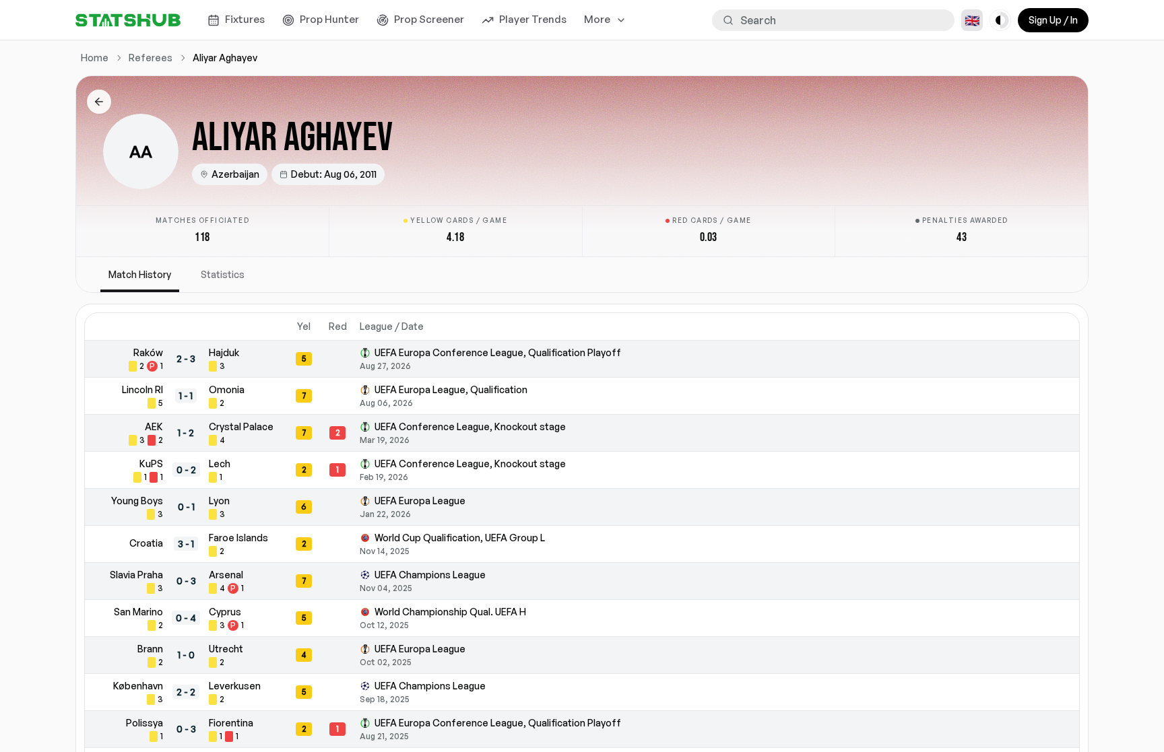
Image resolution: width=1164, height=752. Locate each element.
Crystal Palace (241, 426)
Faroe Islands (238, 537)
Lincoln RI (142, 389)
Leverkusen (235, 685)
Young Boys (137, 500)
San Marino (138, 611)
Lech (219, 463)
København (138, 685)
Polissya (144, 722)
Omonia (227, 389)
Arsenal (226, 574)
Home (94, 57)
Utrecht (226, 648)
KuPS (151, 463)
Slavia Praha (136, 574)
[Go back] (99, 102)
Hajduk (224, 352)
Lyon (219, 500)
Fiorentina (231, 722)
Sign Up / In (1053, 20)
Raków (148, 352)
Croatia (146, 543)
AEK (154, 426)
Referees (150, 57)
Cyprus (225, 611)
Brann (150, 648)
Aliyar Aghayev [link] (225, 57)
